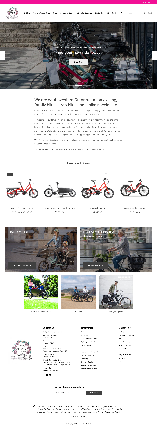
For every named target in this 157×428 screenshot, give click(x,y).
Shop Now (78, 61)
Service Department (88, 365)
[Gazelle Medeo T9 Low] (135, 188)
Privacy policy (86, 345)
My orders (123, 362)
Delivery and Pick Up (89, 342)
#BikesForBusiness (84, 13)
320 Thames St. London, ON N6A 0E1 (51, 355)
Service (114, 13)
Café (107, 13)
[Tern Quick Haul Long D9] (22, 188)
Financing (84, 359)
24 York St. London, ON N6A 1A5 (51, 369)
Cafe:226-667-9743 (48, 342)
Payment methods (88, 355)
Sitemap (84, 348)
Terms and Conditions (89, 338)
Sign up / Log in (146, 2)
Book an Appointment (129, 13)
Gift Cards (99, 13)
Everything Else (116, 312)
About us (84, 335)
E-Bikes (27, 13)
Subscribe (94, 393)
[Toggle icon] (144, 13)
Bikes (55, 13)
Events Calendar (87, 362)
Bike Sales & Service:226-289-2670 (50, 336)
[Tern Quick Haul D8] (97, 188)
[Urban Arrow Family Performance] (60, 188)
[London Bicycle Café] (13, 13)
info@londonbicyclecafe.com (53, 332)
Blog (82, 332)
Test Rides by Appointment (59, 364)
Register (122, 358)
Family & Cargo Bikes (41, 13)
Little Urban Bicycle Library (91, 352)
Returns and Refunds (89, 369)
